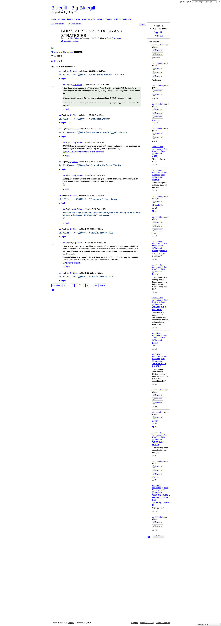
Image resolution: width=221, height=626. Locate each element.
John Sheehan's (159, 150)
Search (219, 2)
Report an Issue (147, 623)
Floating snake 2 (159, 251)
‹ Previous (57, 285)
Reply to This (57, 61)
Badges (134, 623)
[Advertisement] (155, 578)
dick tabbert (156, 333)
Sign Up (182, 2)
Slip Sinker (74, 38)
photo (163, 151)
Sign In (188, 2)
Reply (62, 78)
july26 (155, 274)
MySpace (58, 52)
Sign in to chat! (203, 624)
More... (158, 536)
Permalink (60, 71)
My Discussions (74, 24)
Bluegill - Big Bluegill (73, 7)
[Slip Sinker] (55, 36)
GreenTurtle (157, 205)
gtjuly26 (155, 180)
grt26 (154, 156)
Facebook (69, 52)
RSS (53, 290)
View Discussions (71, 41)
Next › (102, 285)
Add (144, 24)
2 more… (155, 120)
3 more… (155, 477)
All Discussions (57, 24)
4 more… (155, 233)
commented (156, 149)
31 (96, 285)
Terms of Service (163, 623)
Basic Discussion (114, 38)
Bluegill (71, 623)
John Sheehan (157, 45)
